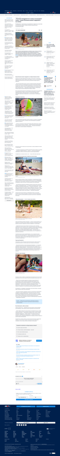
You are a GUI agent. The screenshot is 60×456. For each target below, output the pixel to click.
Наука (28, 416)
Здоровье (17, 419)
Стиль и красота (48, 411)
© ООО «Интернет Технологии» (18, 453)
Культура (28, 412)
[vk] (19, 425)
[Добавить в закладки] (39, 30)
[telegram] (17, 425)
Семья (37, 419)
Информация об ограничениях (34, 446)
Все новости (9, 18)
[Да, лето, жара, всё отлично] (16, 327)
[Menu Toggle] (5, 13)
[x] (26, 425)
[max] (23, 425)
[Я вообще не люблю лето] (16, 334)
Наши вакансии (7, 415)
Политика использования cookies (34, 447)
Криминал (28, 411)
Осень (37, 411)
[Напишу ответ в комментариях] (16, 336)
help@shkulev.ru (10, 451)
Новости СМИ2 (17, 389)
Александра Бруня (21, 363)
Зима (28, 410)
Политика (37, 412)
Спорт (46, 410)
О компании (6, 412)
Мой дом (28, 415)
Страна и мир (48, 412)
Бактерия (23, 366)
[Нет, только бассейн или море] (16, 331)
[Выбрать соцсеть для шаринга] (41, 30)
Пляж (17, 366)
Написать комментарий (21, 30)
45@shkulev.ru (13, 450)
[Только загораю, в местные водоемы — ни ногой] (16, 329)
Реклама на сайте (7, 410)
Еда (17, 416)
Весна (17, 412)
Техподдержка (7, 416)
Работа (37, 415)
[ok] (21, 425)
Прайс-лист (6, 411)
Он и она (37, 410)
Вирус (20, 366)
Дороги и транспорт (19, 415)
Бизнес (17, 411)
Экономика (47, 415)
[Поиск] (51, 13)
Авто (17, 410)
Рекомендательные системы (33, 448)
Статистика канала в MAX (8, 419)
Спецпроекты (48, 416)
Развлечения (38, 416)
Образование (29, 419)
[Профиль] (55, 13)
